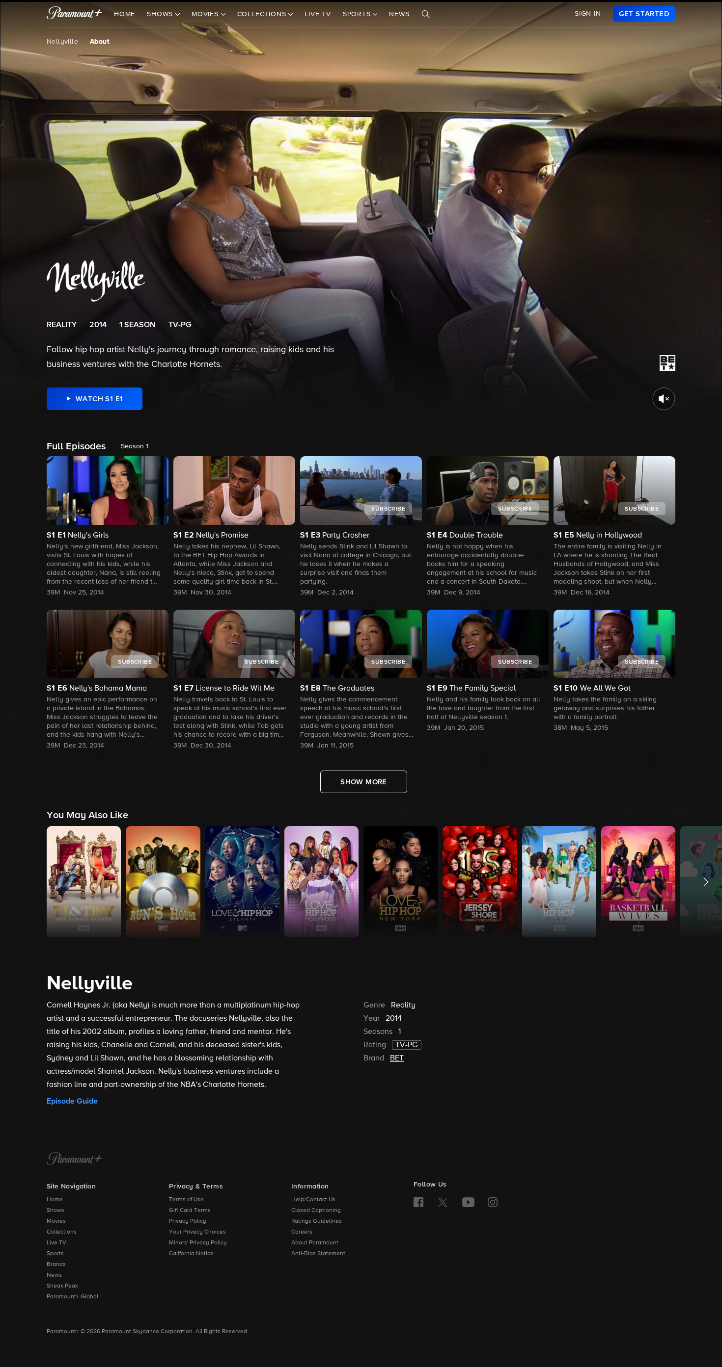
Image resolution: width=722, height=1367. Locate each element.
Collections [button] (263, 14)
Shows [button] (161, 14)
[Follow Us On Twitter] (443, 1201)
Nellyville (62, 41)
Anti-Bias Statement (318, 1254)
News (399, 14)
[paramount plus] (74, 13)
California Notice (191, 1254)
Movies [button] (206, 14)
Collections (62, 1232)
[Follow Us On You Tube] (468, 1202)
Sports (55, 1254)
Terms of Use (186, 1200)
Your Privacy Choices (197, 1232)
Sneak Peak (62, 1286)
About (99, 41)
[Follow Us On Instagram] (493, 1202)
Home (124, 14)
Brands (56, 1264)
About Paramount (314, 1243)
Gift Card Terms (190, 1210)
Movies (56, 1221)
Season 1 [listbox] (134, 446)
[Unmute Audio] (663, 398)
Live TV (318, 14)
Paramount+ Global (72, 1297)
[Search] (425, 14)
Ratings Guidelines (316, 1221)
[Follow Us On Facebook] (418, 1202)
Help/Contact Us (313, 1200)
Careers (301, 1232)
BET (397, 1058)
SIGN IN (588, 13)
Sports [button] (358, 14)
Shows (55, 1210)
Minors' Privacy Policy (198, 1243)
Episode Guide (72, 1101)
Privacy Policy (187, 1221)
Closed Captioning (316, 1210)
